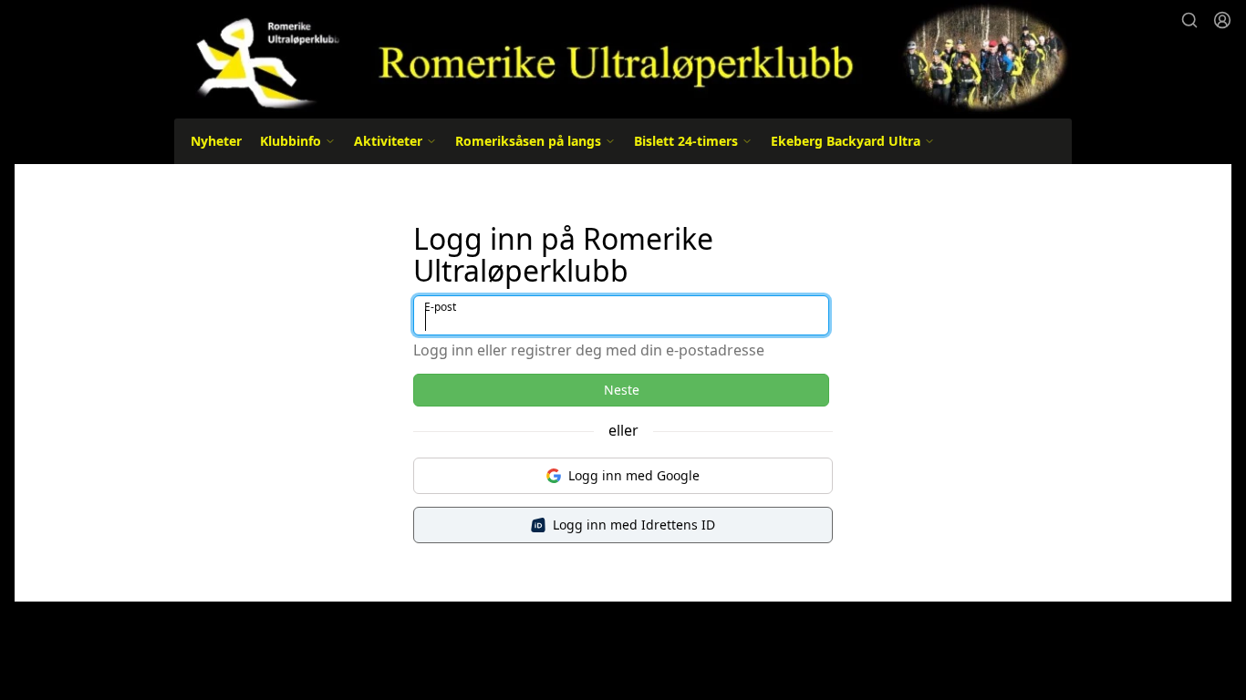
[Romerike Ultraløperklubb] (623, 57)
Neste (621, 389)
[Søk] (1189, 20)
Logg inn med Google (634, 475)
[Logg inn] (1222, 20)
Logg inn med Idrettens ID (634, 524)
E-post (440, 306)
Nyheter (216, 140)
